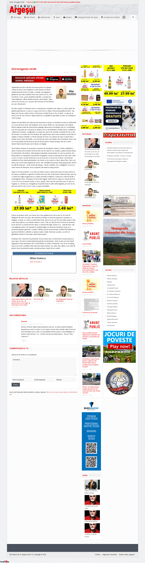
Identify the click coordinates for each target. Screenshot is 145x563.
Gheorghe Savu (112, 310)
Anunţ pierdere (87, 223)
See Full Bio (35, 262)
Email (74, 72)
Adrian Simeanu (112, 279)
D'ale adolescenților (91, 521)
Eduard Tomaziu (112, 300)
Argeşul (109, 282)
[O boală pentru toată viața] (92, 500)
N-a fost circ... (89, 169)
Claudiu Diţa (111, 285)
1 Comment (43, 72)
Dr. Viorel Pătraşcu (113, 297)
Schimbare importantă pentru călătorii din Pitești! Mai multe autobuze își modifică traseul (90, 363)
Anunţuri (69, 17)
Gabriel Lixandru (112, 304)
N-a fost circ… (39, 299)
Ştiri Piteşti (31, 17)
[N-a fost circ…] (92, 163)
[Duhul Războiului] (92, 191)
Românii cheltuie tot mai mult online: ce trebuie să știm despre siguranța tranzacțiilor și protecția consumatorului (120, 150)
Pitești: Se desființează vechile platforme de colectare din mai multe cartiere (91, 390)
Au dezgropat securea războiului (64, 300)
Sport (58, 17)
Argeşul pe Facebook (109, 554)
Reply (24, 340)
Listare (68, 72)
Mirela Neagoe (112, 316)
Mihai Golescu (22, 72)
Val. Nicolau (111, 325)
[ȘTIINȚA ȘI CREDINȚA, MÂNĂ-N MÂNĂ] (92, 484)
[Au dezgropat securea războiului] (92, 176)
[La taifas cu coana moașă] (92, 528)
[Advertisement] (72, 35)
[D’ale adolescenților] (92, 515)
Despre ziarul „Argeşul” (127, 554)
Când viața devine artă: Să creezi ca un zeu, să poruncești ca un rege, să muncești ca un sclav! (21, 302)
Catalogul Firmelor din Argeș (87, 17)
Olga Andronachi (112, 319)
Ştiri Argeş (17, 17)
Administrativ (45, 17)
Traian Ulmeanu (112, 322)
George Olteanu (112, 307)
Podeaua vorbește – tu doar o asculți (119, 156)
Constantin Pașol (112, 288)
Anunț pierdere (87, 292)
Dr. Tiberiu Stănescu (113, 294)
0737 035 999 (41, 2)
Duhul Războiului (90, 198)
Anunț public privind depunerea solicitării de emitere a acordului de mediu (91, 336)
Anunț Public (87, 244)
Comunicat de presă (89, 312)
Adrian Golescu (112, 275)
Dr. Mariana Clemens (114, 291)
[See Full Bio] (41, 262)
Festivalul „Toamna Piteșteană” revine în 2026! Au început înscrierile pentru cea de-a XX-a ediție (90, 268)
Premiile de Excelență (111, 17)
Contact (30, 2)
